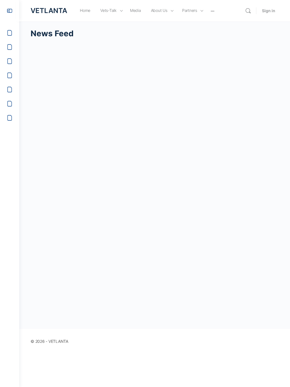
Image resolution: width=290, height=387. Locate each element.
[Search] (248, 10)
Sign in (268, 10)
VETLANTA (49, 11)
